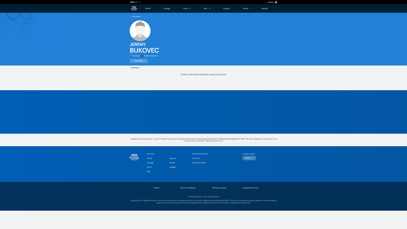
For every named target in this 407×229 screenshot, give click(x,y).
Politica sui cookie (219, 188)
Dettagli (172, 167)
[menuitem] (152, 8)
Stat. (149, 171)
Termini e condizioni (188, 188)
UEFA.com (196, 158)
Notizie (172, 162)
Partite (149, 158)
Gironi (149, 167)
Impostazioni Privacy (250, 188)
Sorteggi (150, 162)
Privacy (157, 188)
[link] (148, 8)
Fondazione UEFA (199, 162)
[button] (187, 8)
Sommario (135, 68)
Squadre (172, 158)
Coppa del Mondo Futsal (134, 8)
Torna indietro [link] (136, 16)
